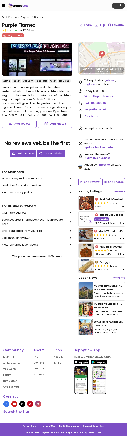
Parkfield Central (111, 199)
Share (88, 25)
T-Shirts (58, 357)
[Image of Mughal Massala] (86, 250)
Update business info (98, 147)
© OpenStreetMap (112, 68)
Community (13, 350)
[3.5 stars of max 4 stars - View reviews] (100, 234)
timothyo (103, 165)
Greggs (105, 262)
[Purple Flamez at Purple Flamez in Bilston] (37, 59)
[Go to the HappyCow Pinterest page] (30, 404)
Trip (102, 25)
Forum (7, 375)
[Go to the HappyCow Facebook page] (6, 404)
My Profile (9, 357)
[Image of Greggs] (86, 266)
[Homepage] (18, 5)
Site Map (38, 374)
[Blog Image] (86, 290)
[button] (102, 54)
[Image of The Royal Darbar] (86, 219)
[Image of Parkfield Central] (86, 203)
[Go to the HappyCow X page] (22, 404)
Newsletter (10, 381)
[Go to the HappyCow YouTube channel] (14, 404)
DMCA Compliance (69, 426)
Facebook (91, 116)
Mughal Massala (111, 247)
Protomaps (96, 68)
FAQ (35, 356)
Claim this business (14, 213)
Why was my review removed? (22, 178)
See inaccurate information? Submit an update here (32, 222)
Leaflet (86, 68)
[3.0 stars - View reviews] (101, 265)
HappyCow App (87, 350)
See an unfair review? (16, 238)
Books (57, 363)
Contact (38, 362)
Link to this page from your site (22, 231)
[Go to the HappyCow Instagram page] (38, 404)
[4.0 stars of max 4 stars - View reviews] (101, 203)
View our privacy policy (17, 192)
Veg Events (10, 369)
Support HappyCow (93, 426)
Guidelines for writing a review (21, 185)
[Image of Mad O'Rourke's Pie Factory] (86, 235)
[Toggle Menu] (3, 5)
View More (119, 191)
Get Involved (11, 386)
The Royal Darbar (111, 215)
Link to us (39, 368)
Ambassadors (12, 363)
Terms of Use (48, 426)
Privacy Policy (30, 426)
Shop (57, 350)
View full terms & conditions (20, 245)
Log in (118, 5)
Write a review (101, 219)
